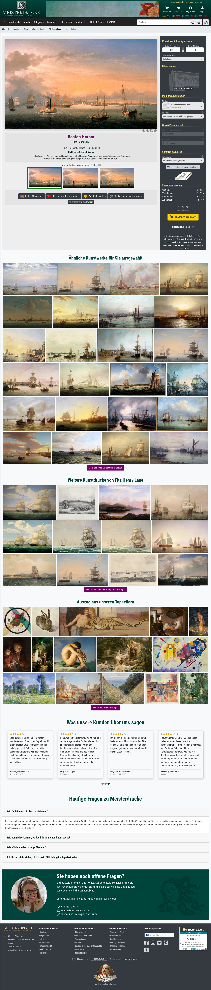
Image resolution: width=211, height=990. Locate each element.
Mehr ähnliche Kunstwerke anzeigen (105, 467)
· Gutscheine (79, 949)
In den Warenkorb (184, 217)
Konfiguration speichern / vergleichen (184, 167)
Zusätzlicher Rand (168, 56)
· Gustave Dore (115, 949)
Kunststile (52, 22)
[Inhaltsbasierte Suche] (199, 22)
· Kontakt (42, 932)
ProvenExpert (23, 771)
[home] (4, 22)
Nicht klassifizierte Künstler (35, 29)
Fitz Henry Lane (55, 29)
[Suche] (193, 22)
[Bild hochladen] (206, 22)
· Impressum (44, 935)
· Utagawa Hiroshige (117, 946)
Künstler (27, 22)
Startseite (6, 29)
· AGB (41, 939)
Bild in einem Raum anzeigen (127, 196)
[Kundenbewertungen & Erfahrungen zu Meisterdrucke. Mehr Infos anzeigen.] (193, 938)
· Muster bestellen (81, 953)
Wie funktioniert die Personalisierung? (28, 811)
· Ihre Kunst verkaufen (83, 935)
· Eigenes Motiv (80, 932)
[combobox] (183, 59)
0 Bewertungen (87, 202)
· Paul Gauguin (115, 939)
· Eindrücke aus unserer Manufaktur (88, 946)
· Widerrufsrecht (45, 946)
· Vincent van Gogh (116, 932)
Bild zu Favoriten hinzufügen (65, 196)
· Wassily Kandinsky (117, 942)
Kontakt (111, 22)
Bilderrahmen (65, 22)
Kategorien (38, 22)
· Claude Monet (115, 935)
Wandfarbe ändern (96, 196)
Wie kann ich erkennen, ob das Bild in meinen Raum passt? (38, 837)
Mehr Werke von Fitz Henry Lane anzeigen (105, 589)
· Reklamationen (45, 949)
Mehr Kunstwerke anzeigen (105, 707)
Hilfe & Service (97, 22)
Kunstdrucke (14, 22)
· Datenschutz (44, 942)
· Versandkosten (80, 939)
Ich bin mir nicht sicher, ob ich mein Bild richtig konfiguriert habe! (42, 857)
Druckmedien (81, 22)
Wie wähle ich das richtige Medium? (26, 847)
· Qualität (77, 942)
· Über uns (43, 953)
